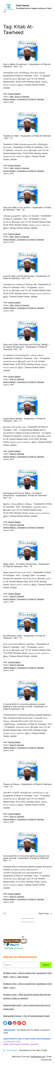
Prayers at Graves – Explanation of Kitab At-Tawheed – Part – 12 (27, 785)
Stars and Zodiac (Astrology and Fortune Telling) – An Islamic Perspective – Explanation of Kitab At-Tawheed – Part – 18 (26, 346)
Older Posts (45, 913)
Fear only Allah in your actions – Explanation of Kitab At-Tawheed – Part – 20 (27, 208)
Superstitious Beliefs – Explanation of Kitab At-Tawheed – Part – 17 (24, 420)
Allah (12, 97)
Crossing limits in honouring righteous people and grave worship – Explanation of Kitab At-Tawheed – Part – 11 (26, 858)
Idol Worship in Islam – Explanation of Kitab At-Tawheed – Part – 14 (24, 637)
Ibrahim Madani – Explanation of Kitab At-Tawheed (23, 99)
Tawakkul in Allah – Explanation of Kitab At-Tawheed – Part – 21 (27, 137)
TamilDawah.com (37, 1056)
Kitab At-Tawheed (22, 97)
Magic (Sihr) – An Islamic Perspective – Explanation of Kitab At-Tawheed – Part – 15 (26, 565)
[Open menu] (4, 11)
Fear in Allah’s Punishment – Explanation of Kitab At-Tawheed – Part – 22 (27, 65)
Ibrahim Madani (14, 94)
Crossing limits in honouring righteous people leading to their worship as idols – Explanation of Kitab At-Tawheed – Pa (25, 706)
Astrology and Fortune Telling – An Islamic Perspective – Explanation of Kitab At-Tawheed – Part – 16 (25, 495)
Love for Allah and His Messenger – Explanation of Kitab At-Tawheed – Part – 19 (26, 277)
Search (46, 965)
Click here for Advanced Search (20, 957)
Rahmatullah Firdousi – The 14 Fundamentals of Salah (26, 1016)
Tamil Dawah (22, 5)
